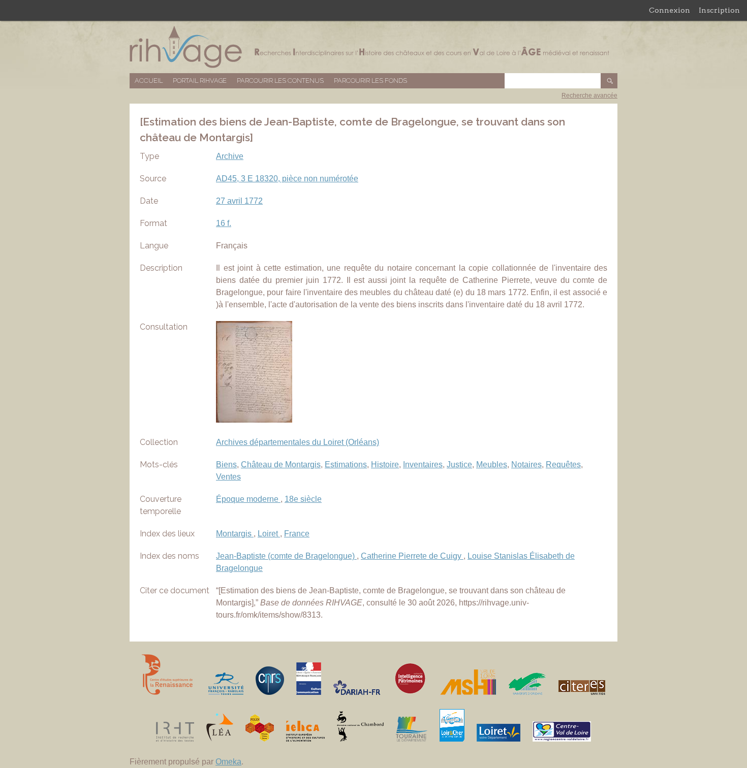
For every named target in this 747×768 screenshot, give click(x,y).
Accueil (149, 80)
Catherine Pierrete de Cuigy (412, 556)
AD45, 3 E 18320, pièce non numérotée (287, 178)
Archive (229, 156)
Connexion (669, 10)
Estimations (346, 464)
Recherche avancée (589, 95)
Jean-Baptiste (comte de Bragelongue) (286, 556)
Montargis (235, 533)
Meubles (491, 464)
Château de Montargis (281, 464)
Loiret (269, 533)
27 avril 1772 (239, 201)
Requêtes (563, 464)
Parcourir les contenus (280, 80)
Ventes (228, 476)
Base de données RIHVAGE (373, 47)
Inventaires (423, 464)
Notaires (526, 464)
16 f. (223, 223)
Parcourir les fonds (370, 80)
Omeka (228, 761)
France (296, 533)
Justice (459, 464)
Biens (226, 464)
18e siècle (303, 499)
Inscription (719, 10)
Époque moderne (248, 499)
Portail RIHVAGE (200, 80)
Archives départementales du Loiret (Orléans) (297, 442)
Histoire (385, 464)
